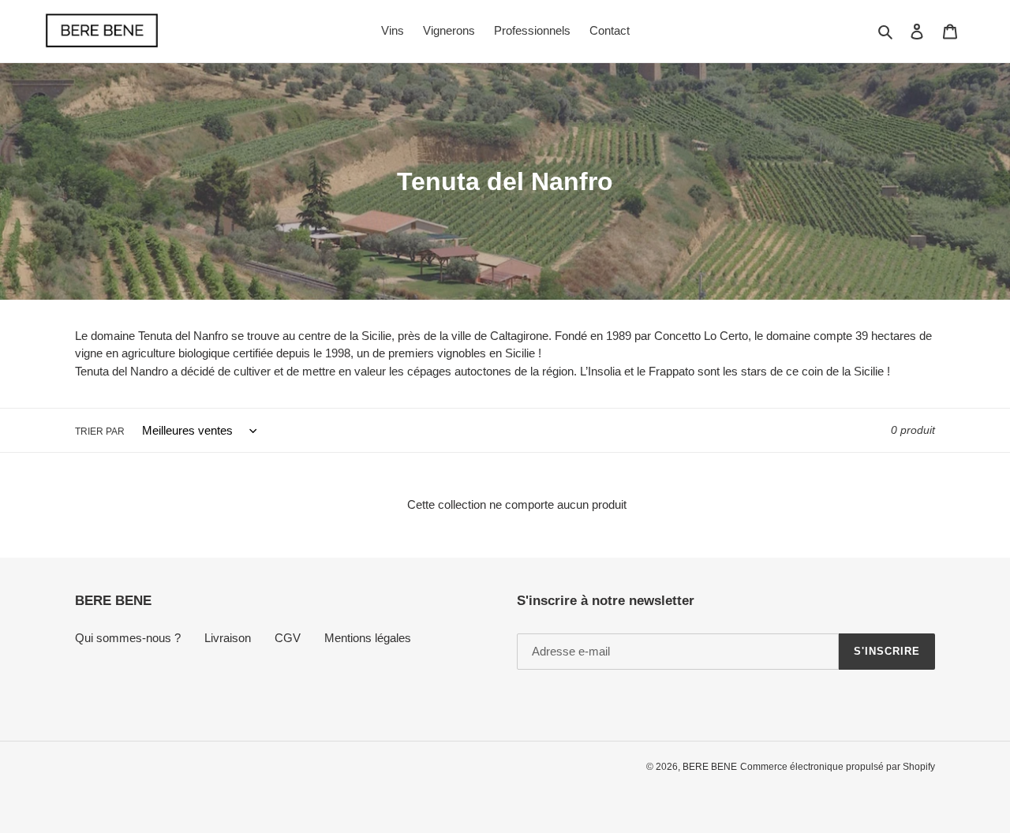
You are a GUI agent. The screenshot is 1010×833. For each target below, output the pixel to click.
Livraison (227, 637)
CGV (288, 637)
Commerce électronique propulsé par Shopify (837, 766)
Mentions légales (367, 637)
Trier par (100, 431)
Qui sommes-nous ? (128, 637)
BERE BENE (710, 766)
